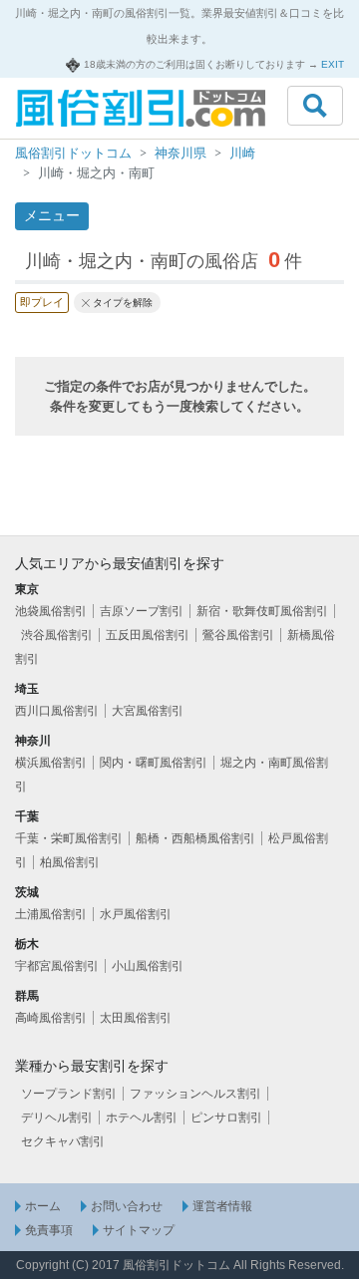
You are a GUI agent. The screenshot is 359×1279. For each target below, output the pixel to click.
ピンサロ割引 (226, 1117)
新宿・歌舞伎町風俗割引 (262, 611)
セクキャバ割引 (63, 1141)
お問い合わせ (127, 1206)
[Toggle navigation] (315, 106)
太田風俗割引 (136, 1018)
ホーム (43, 1206)
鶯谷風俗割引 (238, 635)
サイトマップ (139, 1230)
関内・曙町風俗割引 (153, 763)
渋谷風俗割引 (57, 635)
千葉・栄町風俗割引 (69, 838)
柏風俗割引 (70, 862)
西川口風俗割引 (57, 711)
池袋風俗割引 (51, 611)
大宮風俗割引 (147, 711)
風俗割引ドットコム (73, 153)
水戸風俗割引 (136, 914)
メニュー (52, 215)
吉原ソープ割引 (141, 611)
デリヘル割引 (57, 1117)
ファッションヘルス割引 (195, 1094)
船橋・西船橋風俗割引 (195, 838)
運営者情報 (222, 1206)
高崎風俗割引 (51, 1018)
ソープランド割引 (69, 1094)
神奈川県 (180, 153)
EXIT (332, 64)
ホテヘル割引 (142, 1117)
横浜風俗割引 (51, 763)
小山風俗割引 (147, 966)
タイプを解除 (123, 302)
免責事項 (49, 1230)
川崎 (242, 153)
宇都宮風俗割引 (57, 966)
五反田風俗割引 (147, 635)
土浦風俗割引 (51, 914)
